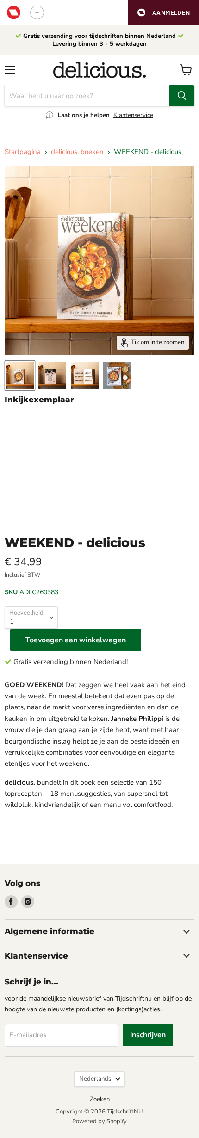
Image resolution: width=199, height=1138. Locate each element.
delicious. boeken (77, 152)
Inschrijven (148, 1035)
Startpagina (23, 152)
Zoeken (100, 1099)
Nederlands (95, 1079)
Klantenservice (133, 115)
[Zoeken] (181, 95)
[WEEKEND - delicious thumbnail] (20, 375)
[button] (163, 12)
